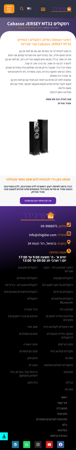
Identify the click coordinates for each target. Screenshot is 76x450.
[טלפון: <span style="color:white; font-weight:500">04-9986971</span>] (68, 224)
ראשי (64, 397)
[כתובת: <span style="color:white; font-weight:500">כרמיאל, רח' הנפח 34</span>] (68, 242)
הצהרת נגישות (58, 436)
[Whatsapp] (26, 444)
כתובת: (47, 243)
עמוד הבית (54, 27)
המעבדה (62, 408)
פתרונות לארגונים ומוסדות (51, 419)
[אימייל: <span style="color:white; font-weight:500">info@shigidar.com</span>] (68, 233)
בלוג (64, 425)
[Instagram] (38, 444)
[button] (43, 9)
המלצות (46, 27)
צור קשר (62, 403)
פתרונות (62, 414)
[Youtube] (49, 444)
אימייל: (47, 235)
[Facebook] (60, 444)
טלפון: (53, 226)
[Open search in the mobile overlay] (22, 8)
